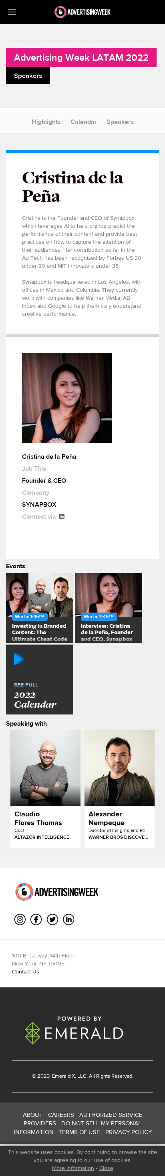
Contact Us (25, 971)
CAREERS (61, 1114)
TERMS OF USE (79, 1131)
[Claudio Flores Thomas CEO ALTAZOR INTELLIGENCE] (45, 768)
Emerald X (63, 1076)
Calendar (83, 121)
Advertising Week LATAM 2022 (81, 57)
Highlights (46, 121)
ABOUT (33, 1114)
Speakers (120, 121)
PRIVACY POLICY (128, 1131)
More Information (73, 1168)
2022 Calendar (35, 696)
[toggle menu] (12, 12)
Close (106, 1168)
